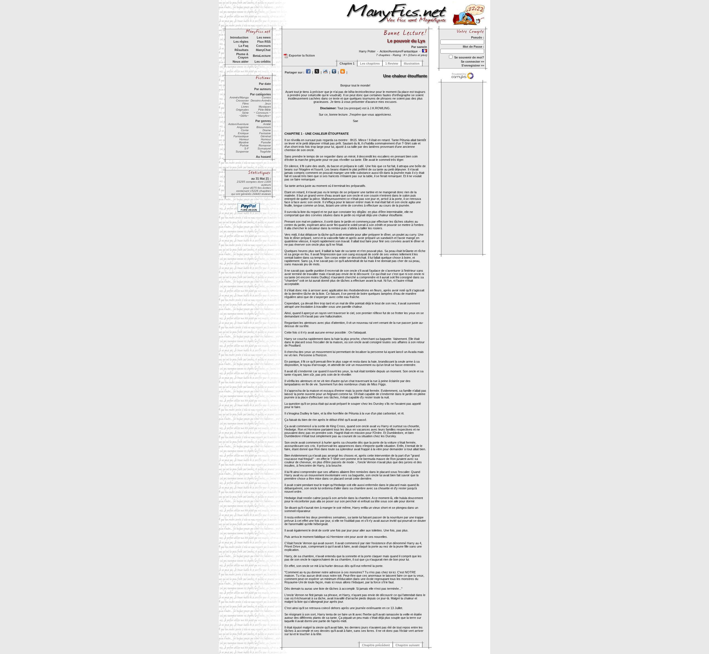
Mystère (244, 142)
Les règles (240, 41)
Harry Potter (367, 51)
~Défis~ (244, 115)
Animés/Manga (239, 97)
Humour (266, 139)
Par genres (263, 121)
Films (245, 103)
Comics (266, 97)
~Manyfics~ (263, 115)
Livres (245, 106)
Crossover (242, 100)
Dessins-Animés (261, 100)
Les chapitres (370, 63)
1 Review (391, 63)
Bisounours (263, 127)
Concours (263, 45)
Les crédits (263, 61)
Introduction (239, 37)
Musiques (265, 106)
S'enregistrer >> (472, 65)
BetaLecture (262, 55)
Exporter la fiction (301, 55)
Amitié (267, 124)
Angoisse (243, 127)
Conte (245, 130)
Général (266, 136)
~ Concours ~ (262, 112)
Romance (265, 145)
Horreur (244, 139)
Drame (267, 130)
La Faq (243, 45)
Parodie (266, 142)
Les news (264, 37)
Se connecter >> (472, 61)
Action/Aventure (238, 124)
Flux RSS (264, 41)
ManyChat (263, 50)
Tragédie (265, 151)
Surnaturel (264, 148)
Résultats (241, 50)
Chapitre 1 (347, 63)
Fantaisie (265, 133)
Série (245, 112)
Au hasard (263, 156)
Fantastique (241, 136)
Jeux (268, 103)
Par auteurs (262, 89)
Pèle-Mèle (264, 109)
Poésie (244, 145)
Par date (265, 83)
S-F (246, 148)
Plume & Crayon (242, 55)
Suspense (242, 151)
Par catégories (260, 94)
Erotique (243, 133)
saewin (422, 47)
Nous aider (240, 61)
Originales (242, 109)
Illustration (412, 63)
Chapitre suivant (407, 645)
